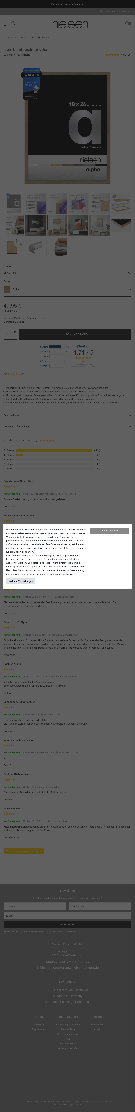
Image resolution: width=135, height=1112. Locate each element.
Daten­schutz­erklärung (61, 573)
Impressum (35, 570)
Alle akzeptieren (109, 530)
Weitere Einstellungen (21, 581)
